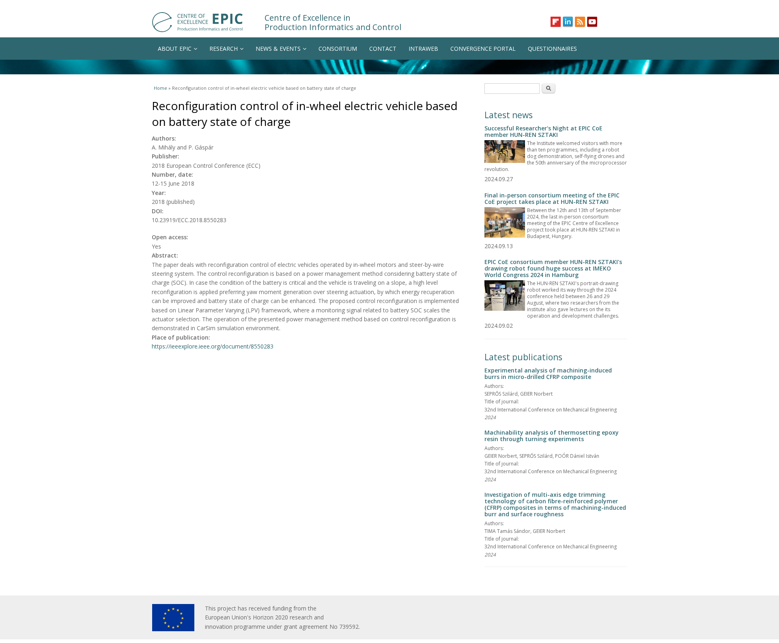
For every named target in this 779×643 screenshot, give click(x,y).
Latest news (508, 115)
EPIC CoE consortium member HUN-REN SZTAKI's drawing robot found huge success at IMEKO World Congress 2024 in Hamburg (553, 268)
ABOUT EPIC (175, 48)
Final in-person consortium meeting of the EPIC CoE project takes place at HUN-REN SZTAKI (552, 198)
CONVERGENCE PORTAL (483, 48)
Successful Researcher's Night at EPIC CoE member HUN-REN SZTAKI (543, 131)
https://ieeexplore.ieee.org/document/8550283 (212, 346)
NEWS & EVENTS (278, 48)
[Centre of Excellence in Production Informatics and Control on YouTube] (592, 22)
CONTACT (382, 48)
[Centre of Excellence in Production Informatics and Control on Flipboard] (556, 22)
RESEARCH (223, 48)
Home (160, 88)
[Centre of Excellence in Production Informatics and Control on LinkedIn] (568, 22)
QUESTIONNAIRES (552, 48)
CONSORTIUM (337, 48)
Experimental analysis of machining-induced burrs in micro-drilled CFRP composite (548, 373)
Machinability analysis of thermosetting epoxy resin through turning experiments (551, 436)
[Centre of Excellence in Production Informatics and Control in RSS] (580, 22)
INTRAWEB (423, 48)
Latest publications (523, 357)
